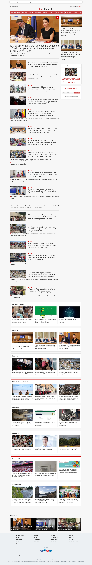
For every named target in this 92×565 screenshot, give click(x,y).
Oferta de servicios (38, 555)
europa (78, 6)
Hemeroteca (36, 557)
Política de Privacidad (59, 555)
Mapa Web (68, 555)
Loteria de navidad (28, 557)
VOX (67, 2)
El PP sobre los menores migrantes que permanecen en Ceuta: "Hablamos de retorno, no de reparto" (34, 263)
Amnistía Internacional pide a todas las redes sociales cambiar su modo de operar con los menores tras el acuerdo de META (43, 101)
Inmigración (18, 2)
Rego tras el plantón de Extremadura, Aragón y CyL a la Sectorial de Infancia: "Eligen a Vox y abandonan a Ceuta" (42, 175)
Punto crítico (68, 12)
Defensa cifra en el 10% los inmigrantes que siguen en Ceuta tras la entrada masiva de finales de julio (35, 197)
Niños (26, 2)
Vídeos (17, 544)
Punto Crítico (65, 66)
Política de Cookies (48, 555)
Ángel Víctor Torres (32, 2)
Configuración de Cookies (16, 557)
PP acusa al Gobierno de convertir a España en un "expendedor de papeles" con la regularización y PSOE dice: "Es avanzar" (31, 160)
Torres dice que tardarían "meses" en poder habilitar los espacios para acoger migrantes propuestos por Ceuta (70, 56)
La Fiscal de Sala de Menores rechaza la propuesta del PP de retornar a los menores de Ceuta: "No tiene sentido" (35, 296)
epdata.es (53, 542)
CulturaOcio (54, 538)
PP (22, 2)
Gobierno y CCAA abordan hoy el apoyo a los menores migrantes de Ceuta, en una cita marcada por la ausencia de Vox (42, 130)
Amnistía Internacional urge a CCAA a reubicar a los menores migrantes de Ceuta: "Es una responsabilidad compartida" (42, 142)
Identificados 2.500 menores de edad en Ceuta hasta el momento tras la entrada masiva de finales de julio (34, 280)
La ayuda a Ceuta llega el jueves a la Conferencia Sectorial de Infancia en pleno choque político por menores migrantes (42, 275)
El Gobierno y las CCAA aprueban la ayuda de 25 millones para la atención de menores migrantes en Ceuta (34, 48)
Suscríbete (77, 92)
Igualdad (52, 12)
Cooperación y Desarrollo (41, 12)
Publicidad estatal (44, 557)
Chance (53, 536)
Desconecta (54, 540)
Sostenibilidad (60, 12)
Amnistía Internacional (60, 2)
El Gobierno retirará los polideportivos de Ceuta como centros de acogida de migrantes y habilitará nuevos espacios (41, 113)
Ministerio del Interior (74, 2)
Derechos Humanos (16, 12)
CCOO (45, 2)
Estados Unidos (51, 2)
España (17, 538)
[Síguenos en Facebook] (41, 551)
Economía (36, 536)
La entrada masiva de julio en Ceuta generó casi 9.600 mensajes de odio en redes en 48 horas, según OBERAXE (42, 229)
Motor (71, 536)
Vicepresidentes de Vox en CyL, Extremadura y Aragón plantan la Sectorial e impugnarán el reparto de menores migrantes (34, 180)
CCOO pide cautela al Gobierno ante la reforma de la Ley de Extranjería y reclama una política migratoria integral (41, 89)
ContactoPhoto (73, 542)
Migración (24, 12)
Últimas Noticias (20, 536)
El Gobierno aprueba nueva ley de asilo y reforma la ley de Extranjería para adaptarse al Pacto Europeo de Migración (42, 191)
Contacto (12, 555)
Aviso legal (18, 555)
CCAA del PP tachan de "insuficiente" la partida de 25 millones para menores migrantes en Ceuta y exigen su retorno (71, 32)
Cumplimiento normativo (27, 555)
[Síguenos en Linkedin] (50, 551)
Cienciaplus (37, 540)
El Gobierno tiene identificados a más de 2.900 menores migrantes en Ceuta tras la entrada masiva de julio (41, 257)
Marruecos (40, 2)
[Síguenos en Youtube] (47, 551)
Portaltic (36, 542)
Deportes (18, 542)
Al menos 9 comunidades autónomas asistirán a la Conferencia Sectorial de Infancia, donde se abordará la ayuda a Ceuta (34, 207)
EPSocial (36, 544)
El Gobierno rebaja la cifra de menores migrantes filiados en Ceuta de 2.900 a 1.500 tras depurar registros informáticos (42, 154)
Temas (73, 555)
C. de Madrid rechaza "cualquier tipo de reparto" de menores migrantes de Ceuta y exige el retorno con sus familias (34, 54)
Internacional (19, 540)
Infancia (31, 12)
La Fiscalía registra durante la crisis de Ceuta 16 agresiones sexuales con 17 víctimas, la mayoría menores (43, 77)
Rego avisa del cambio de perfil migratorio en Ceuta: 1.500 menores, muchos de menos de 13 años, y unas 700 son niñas (43, 65)
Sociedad (36, 538)
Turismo (71, 538)
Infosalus (54, 544)
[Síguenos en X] (44, 551)
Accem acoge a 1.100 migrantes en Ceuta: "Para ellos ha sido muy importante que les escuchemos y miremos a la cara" (33, 234)
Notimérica (72, 540)
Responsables (77, 12)
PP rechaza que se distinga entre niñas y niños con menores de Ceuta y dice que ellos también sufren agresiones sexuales (42, 217)
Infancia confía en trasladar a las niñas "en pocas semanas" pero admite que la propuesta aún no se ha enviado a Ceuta (42, 291)
